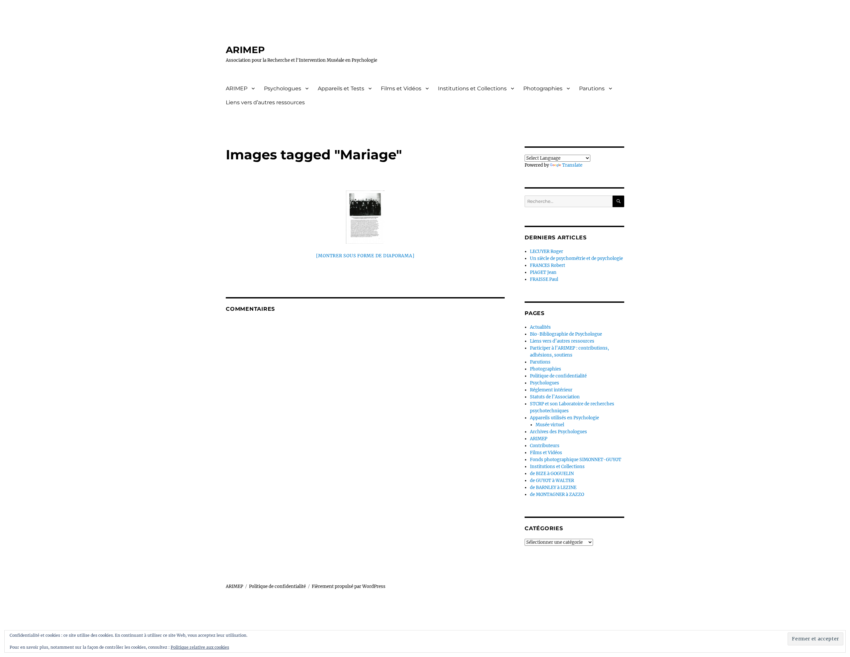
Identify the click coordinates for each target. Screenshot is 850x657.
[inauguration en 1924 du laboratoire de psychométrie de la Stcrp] (365, 217)
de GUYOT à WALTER (552, 480)
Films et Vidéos (401, 88)
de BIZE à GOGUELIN (552, 473)
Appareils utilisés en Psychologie (564, 418)
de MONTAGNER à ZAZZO (557, 494)
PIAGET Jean (543, 272)
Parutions (592, 88)
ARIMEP (245, 49)
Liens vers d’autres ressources (265, 102)
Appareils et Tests (341, 88)
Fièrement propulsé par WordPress (348, 586)
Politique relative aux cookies (200, 647)
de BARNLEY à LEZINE (553, 487)
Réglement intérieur (551, 390)
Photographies (542, 88)
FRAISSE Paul (544, 279)
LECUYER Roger (546, 251)
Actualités (540, 327)
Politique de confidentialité (558, 376)
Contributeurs (544, 446)
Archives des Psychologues (558, 432)
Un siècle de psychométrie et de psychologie (576, 258)
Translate (572, 165)
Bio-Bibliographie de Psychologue (566, 334)
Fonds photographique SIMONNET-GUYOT (575, 459)
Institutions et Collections (472, 88)
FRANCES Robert (547, 265)
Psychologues (282, 88)
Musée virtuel (550, 425)
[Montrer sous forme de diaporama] (365, 256)
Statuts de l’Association (555, 397)
